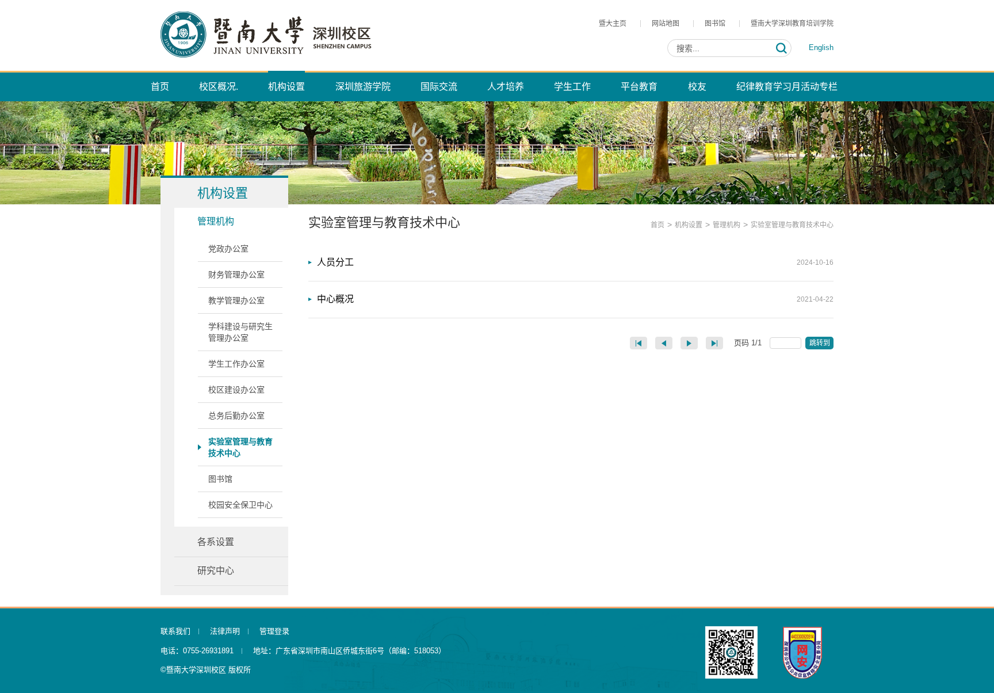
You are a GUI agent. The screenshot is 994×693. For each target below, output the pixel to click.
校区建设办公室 (236, 389)
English (821, 47)
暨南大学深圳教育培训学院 (792, 24)
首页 (657, 225)
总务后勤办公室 (236, 415)
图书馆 (715, 24)
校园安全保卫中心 (240, 504)
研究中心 (215, 571)
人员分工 (335, 262)
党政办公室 (228, 248)
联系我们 (175, 631)
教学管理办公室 (236, 300)
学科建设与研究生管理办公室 (240, 332)
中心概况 (335, 299)
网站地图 (665, 24)
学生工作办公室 (236, 363)
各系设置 (215, 542)
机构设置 (688, 225)
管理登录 (274, 631)
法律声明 (225, 631)
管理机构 (215, 221)
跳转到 (820, 343)
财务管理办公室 (236, 274)
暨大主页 (612, 24)
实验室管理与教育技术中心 (240, 447)
